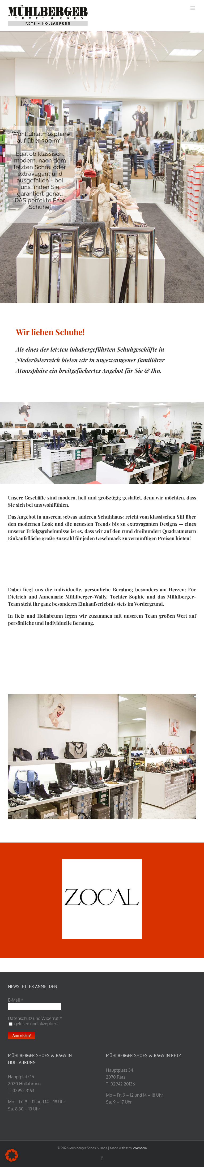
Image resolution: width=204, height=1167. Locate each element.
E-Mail (15, 1000)
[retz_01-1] (102, 756)
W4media (140, 1148)
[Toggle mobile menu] (193, 8)
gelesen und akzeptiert (35, 1023)
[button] (11, 1155)
